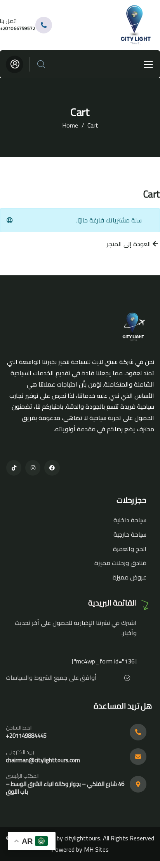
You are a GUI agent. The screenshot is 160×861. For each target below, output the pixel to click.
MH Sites (96, 849)
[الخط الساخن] (138, 732)
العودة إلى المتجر (130, 244)
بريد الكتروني (20, 752)
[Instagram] (32, 467)
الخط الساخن (19, 728)
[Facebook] (51, 467)
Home (70, 125)
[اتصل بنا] (43, 25)
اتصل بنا (8, 21)
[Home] (137, 25)
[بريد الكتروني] (138, 756)
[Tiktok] (13, 467)
